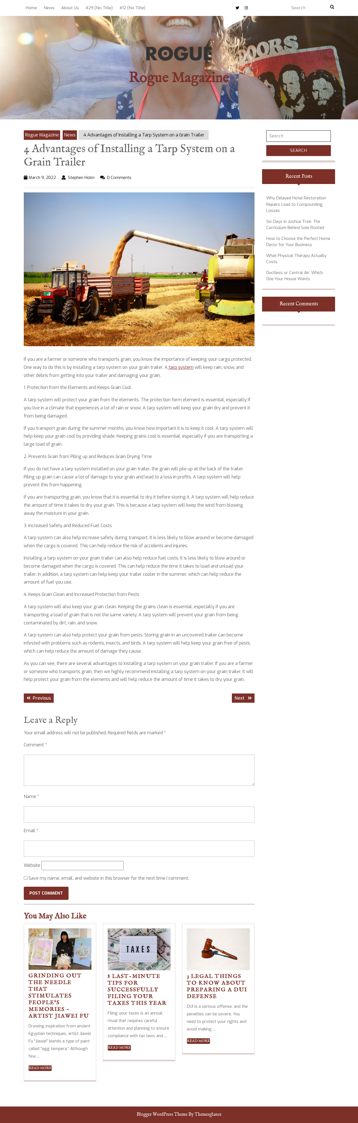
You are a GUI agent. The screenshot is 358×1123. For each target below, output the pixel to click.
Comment (35, 745)
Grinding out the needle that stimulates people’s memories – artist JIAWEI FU (59, 996)
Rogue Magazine (179, 78)
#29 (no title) (99, 8)
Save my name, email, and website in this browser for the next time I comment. (109, 878)
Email (31, 831)
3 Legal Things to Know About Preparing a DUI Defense (217, 986)
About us (70, 8)
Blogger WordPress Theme (162, 1114)
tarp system (181, 367)
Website (32, 865)
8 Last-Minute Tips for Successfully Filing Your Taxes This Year (137, 990)
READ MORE (40, 1068)
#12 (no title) (132, 8)
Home (31, 8)
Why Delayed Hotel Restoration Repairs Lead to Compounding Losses (296, 204)
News (49, 8)
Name (31, 796)
